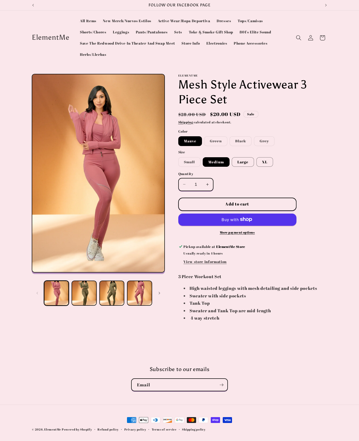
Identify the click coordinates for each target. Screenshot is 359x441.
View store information (205, 261)
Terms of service (164, 429)
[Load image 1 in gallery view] (56, 293)
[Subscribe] (221, 385)
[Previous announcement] (33, 5)
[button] (299, 38)
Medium (216, 161)
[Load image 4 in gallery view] (139, 293)
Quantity (185, 173)
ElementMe (52, 429)
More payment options (237, 232)
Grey (267, 142)
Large (243, 161)
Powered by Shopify (77, 429)
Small (192, 163)
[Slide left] (37, 293)
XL (264, 161)
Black (243, 142)
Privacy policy (135, 429)
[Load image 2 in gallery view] (84, 293)
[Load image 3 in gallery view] (112, 293)
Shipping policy (194, 429)
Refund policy (108, 429)
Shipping (185, 122)
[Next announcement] (326, 5)
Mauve (190, 140)
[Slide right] (159, 293)
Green (218, 142)
